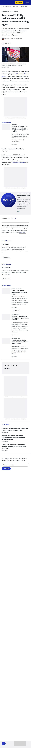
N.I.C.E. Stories (14, 11)
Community (15, 124)
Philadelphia (24, 6)
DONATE (19, 2)
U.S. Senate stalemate (18, 162)
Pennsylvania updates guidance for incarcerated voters (19, 292)
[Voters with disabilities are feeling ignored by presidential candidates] (6, 318)
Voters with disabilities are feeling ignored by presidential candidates (20, 318)
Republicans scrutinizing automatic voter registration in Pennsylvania (20, 341)
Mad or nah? (5, 11)
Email (15, 218)
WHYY (6, 2)
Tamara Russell (9, 38)
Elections (15, 6)
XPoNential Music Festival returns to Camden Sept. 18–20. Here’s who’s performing (15, 429)
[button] (4, 743)
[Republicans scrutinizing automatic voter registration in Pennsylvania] (6, 343)
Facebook (8, 218)
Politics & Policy (7, 6)
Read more (7, 368)
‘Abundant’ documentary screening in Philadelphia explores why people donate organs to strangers (13, 437)
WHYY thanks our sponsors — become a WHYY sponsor (15, 117)
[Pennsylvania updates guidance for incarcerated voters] (6, 293)
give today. (22, 233)
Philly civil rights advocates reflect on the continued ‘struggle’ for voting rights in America (20, 128)
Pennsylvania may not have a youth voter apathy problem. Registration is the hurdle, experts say (14, 446)
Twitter (12, 218)
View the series (6, 257)
